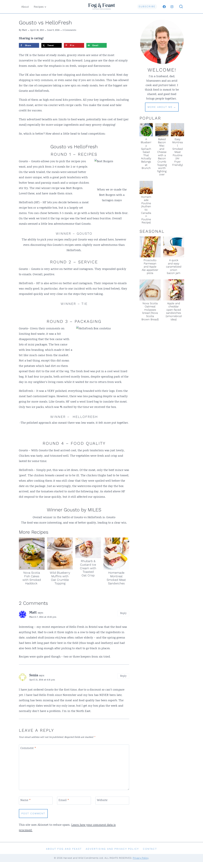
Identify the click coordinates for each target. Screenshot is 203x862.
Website (102, 801)
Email (64, 801)
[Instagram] (172, 7)
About (25, 6)
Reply (123, 613)
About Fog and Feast (64, 848)
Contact (150, 848)
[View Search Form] (181, 6)
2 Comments (69, 30)
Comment (28, 748)
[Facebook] (164, 7)
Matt (24, 30)
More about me (160, 107)
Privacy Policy (140, 857)
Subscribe (147, 6)
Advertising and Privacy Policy (112, 848)
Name (25, 801)
